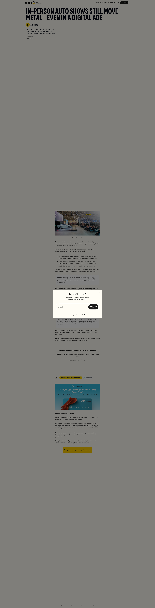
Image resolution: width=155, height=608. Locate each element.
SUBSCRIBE (93, 307)
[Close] (99, 292)
